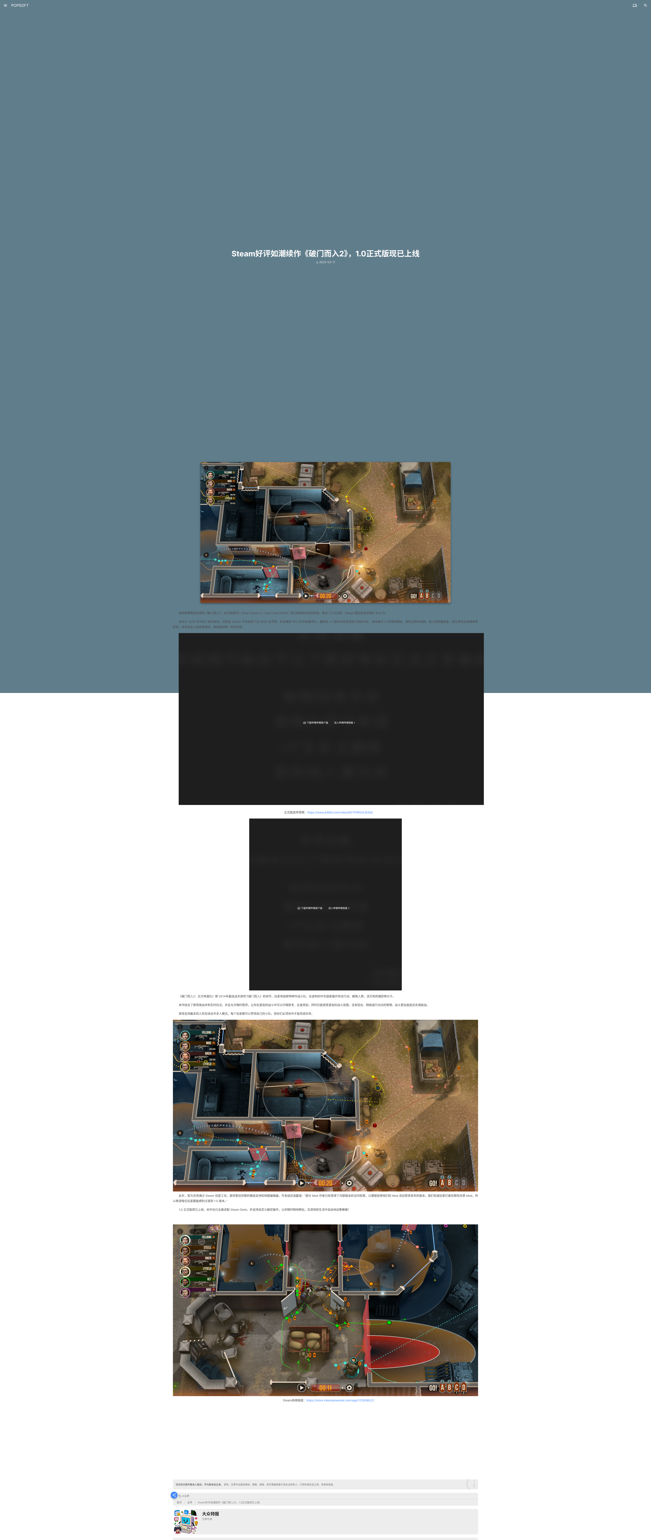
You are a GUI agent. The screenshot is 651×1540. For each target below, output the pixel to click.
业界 (186, 1496)
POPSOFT (20, 5)
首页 (179, 1502)
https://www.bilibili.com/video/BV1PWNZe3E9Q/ (340, 812)
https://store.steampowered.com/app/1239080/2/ (340, 1400)
